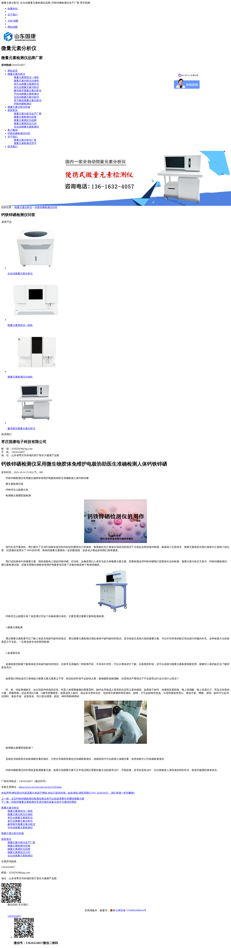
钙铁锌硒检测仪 (22, 103)
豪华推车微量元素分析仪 (27, 90)
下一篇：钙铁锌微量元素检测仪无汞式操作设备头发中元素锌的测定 (39, 802)
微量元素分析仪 (16, 74)
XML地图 (13, 20)
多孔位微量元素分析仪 (26, 87)
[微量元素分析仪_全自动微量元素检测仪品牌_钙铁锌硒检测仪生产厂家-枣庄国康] (19, 40)
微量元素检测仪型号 (25, 143)
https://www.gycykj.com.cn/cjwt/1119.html (40, 787)
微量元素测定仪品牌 (25, 120)
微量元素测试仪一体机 (26, 77)
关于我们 (13, 14)
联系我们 (13, 146)
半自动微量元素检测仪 (26, 93)
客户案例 (13, 130)
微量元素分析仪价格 (19, 107)
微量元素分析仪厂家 (25, 140)
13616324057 (14, 916)
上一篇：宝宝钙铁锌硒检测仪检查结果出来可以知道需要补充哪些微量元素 (42, 798)
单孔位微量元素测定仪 (26, 84)
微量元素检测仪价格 (25, 117)
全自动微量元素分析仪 (26, 97)
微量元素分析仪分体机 (26, 80)
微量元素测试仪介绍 (25, 123)
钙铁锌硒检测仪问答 (19, 133)
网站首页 (13, 70)
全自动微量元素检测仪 (26, 126)
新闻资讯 (13, 110)
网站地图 (13, 27)
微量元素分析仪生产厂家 (27, 113)
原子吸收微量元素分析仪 (27, 100)
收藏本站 (13, 8)
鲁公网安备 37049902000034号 (129, 910)
